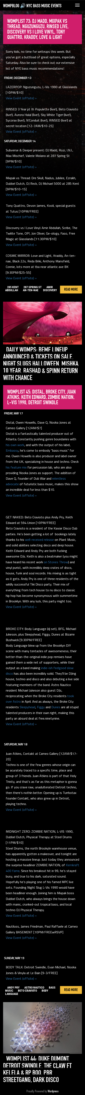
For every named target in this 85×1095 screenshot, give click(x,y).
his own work (15, 444)
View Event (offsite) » (21, 98)
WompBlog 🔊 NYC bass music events (32, 6)
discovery (50, 290)
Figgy (41, 707)
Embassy (12, 450)
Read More (71, 289)
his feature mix (16, 467)
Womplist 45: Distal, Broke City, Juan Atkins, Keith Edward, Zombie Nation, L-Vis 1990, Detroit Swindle (41, 397)
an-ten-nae (30, 290)
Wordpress (53, 1091)
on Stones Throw (56, 562)
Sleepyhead (27, 707)
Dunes (55, 707)
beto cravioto (27, 990)
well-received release (39, 539)
